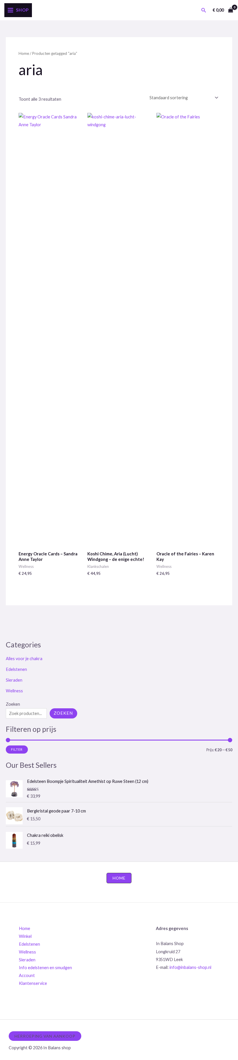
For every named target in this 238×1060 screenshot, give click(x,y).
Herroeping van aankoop (45, 1036)
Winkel (25, 936)
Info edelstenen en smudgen (45, 967)
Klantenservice (33, 983)
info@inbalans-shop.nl (190, 967)
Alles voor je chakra (24, 658)
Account (27, 975)
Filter (17, 749)
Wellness (14, 690)
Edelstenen (16, 669)
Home (24, 53)
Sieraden (14, 680)
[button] (203, 10)
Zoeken (13, 704)
